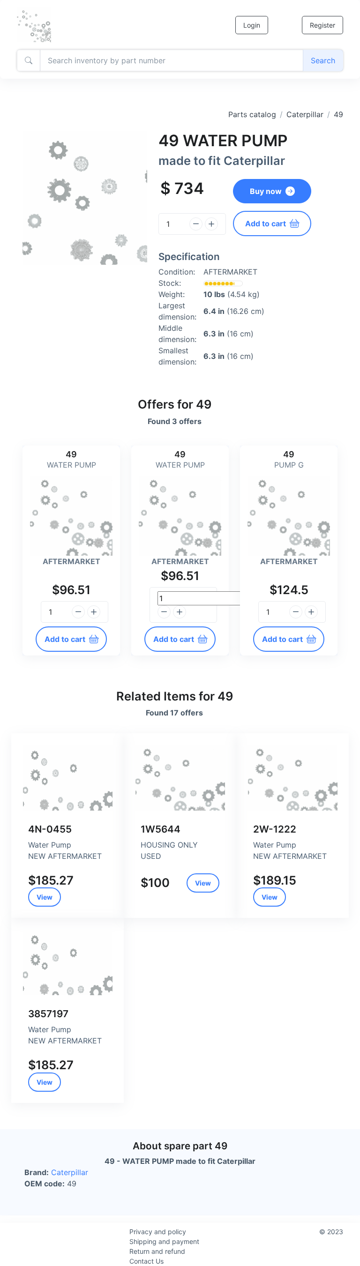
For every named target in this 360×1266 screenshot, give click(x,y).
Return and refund (157, 1251)
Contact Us (146, 1261)
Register (322, 25)
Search (323, 60)
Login (251, 25)
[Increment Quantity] (211, 224)
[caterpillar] (67, 778)
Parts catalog (252, 114)
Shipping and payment (164, 1241)
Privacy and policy (157, 1232)
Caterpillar (304, 114)
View (44, 897)
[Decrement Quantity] (195, 224)
